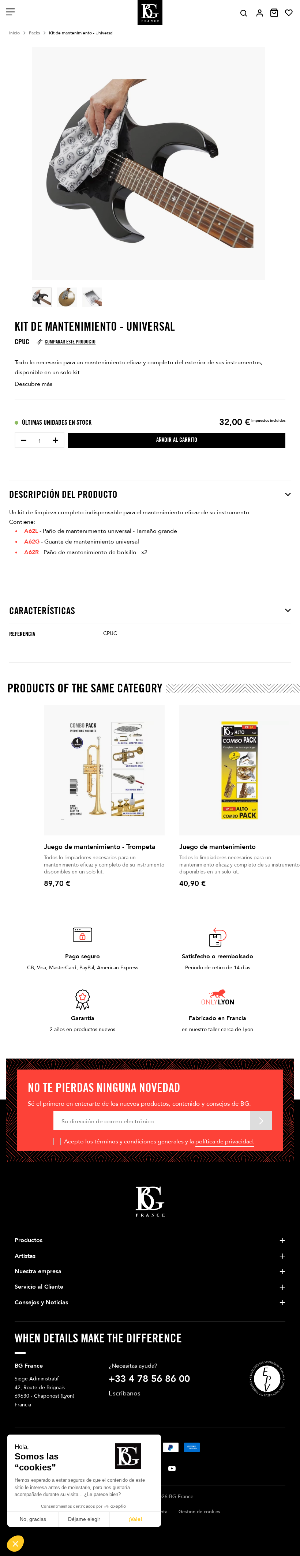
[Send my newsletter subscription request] (261, 1120)
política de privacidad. (224, 1142)
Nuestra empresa (38, 1271)
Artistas (25, 1256)
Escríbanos (124, 1393)
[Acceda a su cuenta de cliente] (259, 13)
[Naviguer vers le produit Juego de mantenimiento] (239, 770)
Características (42, 610)
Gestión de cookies (199, 1511)
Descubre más (33, 384)
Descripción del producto (63, 494)
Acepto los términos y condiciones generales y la (159, 1142)
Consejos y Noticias (41, 1302)
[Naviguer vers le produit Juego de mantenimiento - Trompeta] (104, 770)
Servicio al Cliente (39, 1287)
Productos (28, 1240)
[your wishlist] (289, 12)
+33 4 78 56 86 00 (149, 1379)
